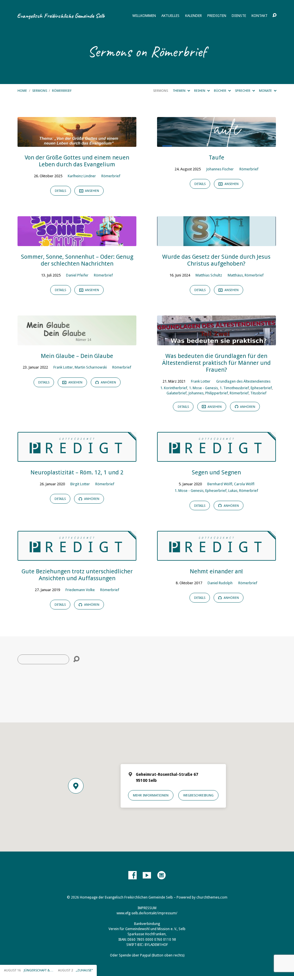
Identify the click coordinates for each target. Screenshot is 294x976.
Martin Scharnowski (91, 367)
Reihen (200, 91)
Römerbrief (61, 91)
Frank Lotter (63, 367)
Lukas (232, 490)
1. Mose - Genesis (203, 388)
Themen (179, 91)
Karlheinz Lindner (82, 176)
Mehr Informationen (151, 795)
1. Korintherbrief (173, 388)
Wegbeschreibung (198, 795)
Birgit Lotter (80, 484)
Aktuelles (170, 16)
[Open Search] (274, 15)
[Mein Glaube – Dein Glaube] (77, 341)
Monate (266, 91)
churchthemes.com (211, 897)
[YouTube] (147, 875)
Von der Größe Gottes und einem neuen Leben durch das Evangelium (77, 161)
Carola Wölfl (244, 484)
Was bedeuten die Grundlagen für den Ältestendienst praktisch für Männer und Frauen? (216, 362)
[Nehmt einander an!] (216, 556)
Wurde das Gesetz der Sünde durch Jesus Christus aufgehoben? (216, 260)
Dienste (239, 16)
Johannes (196, 393)
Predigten (216, 16)
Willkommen (144, 16)
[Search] (76, 659)
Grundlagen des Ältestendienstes (243, 381)
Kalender (193, 16)
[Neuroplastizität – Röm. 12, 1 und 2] (77, 457)
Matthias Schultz (209, 275)
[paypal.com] (161, 875)
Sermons (39, 91)
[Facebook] (132, 875)
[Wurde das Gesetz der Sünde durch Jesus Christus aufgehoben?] (216, 242)
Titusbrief (258, 393)
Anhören (108, 382)
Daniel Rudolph (220, 583)
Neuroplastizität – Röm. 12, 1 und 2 (76, 472)
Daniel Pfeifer (77, 275)
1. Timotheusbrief (234, 388)
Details (60, 191)
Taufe (216, 157)
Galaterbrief (177, 393)
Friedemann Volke (80, 590)
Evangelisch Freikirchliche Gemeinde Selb (61, 16)
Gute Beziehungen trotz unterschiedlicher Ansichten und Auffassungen (77, 575)
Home (22, 91)
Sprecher (243, 91)
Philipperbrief (216, 393)
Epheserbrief (261, 388)
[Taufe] (216, 143)
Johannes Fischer (220, 169)
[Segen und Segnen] (216, 457)
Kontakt (260, 16)
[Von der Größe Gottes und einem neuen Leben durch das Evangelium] (77, 143)
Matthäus (235, 275)
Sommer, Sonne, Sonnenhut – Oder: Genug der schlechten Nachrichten (77, 260)
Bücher (220, 91)
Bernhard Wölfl (219, 484)
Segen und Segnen (216, 472)
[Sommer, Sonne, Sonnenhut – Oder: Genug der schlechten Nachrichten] (77, 242)
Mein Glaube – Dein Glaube (77, 355)
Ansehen (91, 191)
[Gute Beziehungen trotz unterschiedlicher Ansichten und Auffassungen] (77, 556)
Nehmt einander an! (216, 571)
